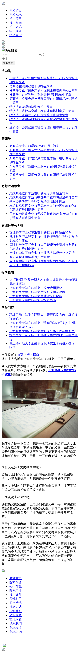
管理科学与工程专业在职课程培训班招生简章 (40, 232)
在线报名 (15, 627)
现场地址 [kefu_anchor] (15, 611)
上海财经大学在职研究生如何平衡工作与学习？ (42, 331)
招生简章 (15, 18)
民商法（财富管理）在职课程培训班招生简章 (40, 94)
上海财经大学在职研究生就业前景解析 (35, 296)
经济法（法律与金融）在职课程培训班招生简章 (42, 111)
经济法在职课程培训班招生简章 (31, 107)
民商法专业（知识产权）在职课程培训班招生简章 (43, 90)
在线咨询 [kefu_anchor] (15, 631)
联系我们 (15, 623)
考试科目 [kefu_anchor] (15, 598)
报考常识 (15, 35)
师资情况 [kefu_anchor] (15, 603)
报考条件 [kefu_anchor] (15, 594)
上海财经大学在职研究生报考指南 (32, 300)
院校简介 (15, 582)
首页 (20, 354)
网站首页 (15, 578)
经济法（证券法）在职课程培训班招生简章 (38, 115)
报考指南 (15, 22)
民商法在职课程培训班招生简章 (31, 86)
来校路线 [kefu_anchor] (15, 615)
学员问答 (15, 31)
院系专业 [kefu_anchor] (15, 590)
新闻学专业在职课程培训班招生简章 (34, 146)
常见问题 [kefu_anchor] (15, 619)
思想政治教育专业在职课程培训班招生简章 (38, 193)
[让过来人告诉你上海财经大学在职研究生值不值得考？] (40, 436)
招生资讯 (15, 27)
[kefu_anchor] (3, 46)
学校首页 (15, 10)
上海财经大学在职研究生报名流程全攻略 (37, 292)
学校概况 (15, 14)
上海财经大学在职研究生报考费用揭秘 (35, 288)
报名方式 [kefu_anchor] (15, 607)
